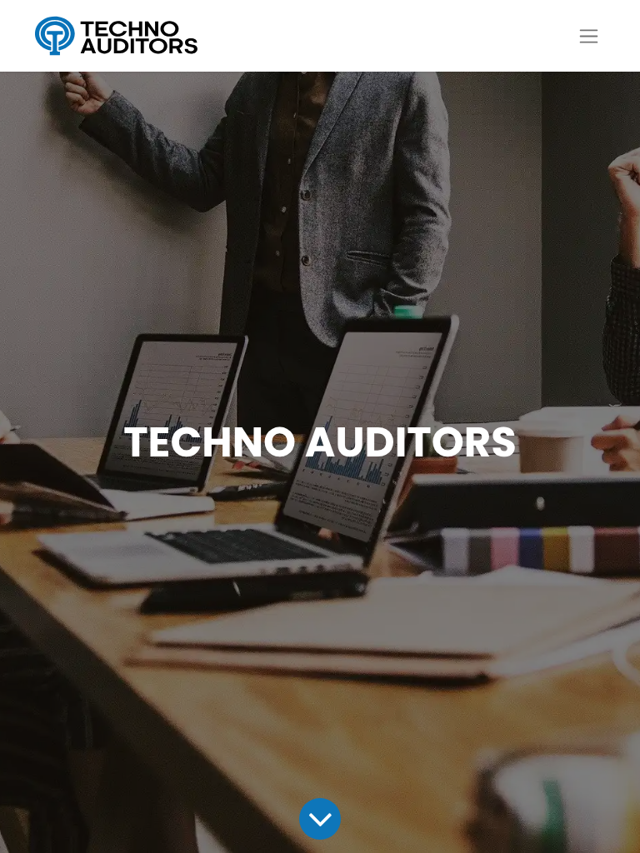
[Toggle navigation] (589, 36)
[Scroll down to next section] (319, 818)
